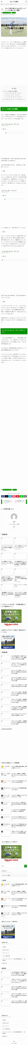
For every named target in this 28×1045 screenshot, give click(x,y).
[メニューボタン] (1, 1)
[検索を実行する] (25, 866)
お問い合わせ (6, 950)
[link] (14, 527)
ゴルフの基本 (14, 1)
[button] (3, 496)
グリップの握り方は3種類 (10, 91)
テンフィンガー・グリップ (13, 95)
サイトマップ (6, 953)
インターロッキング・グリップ (14, 96)
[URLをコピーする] (25, 496)
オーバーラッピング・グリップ (14, 93)
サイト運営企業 (6, 955)
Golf (14, 521)
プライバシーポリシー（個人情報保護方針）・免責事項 (14, 959)
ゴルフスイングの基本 (6, 12)
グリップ (13, 12)
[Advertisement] (14, 67)
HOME (4, 947)
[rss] (14, 1041)
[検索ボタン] (26, 1)
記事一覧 (5, 963)
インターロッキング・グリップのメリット (14, 99)
